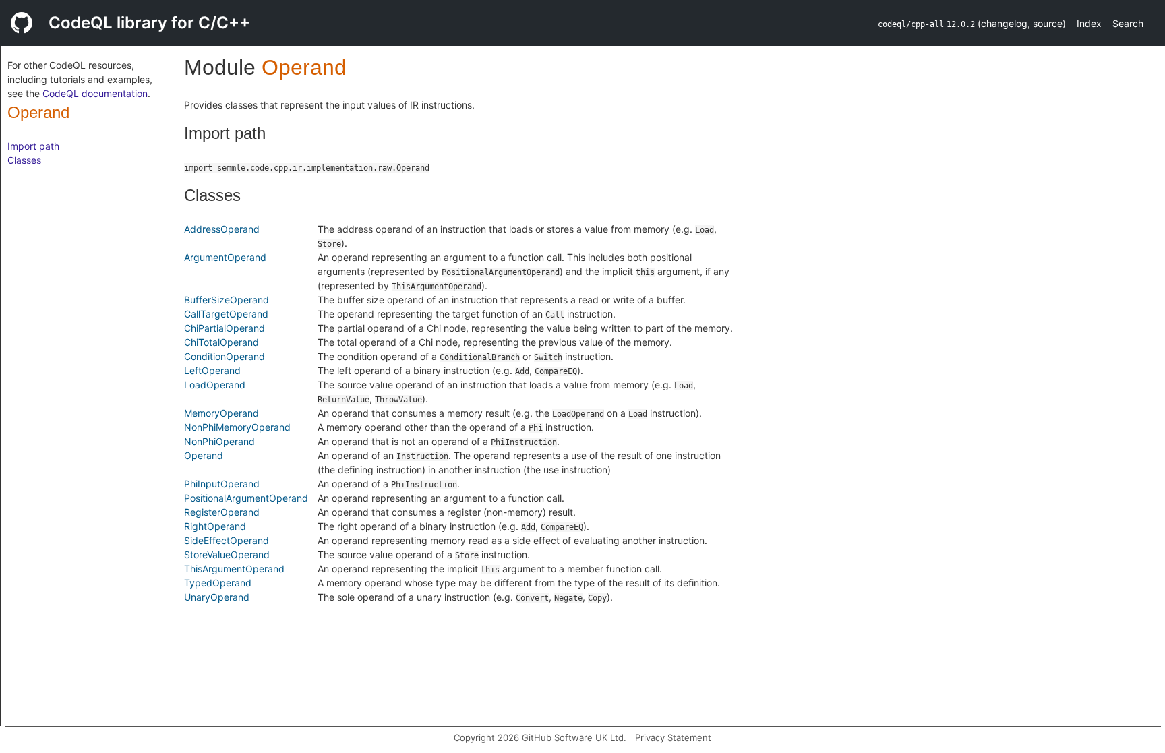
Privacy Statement (673, 737)
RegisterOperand (222, 512)
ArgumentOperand (225, 257)
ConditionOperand (224, 356)
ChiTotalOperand (221, 342)
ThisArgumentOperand (234, 568)
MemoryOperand (221, 413)
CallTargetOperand (226, 314)
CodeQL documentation (95, 93)
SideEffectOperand (226, 540)
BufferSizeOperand (226, 299)
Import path (33, 146)
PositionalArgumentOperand (246, 498)
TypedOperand (217, 583)
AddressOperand (222, 229)
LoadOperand (214, 384)
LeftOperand (212, 370)
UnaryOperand (216, 597)
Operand (38, 112)
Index (1089, 23)
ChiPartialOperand (224, 328)
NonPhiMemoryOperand (237, 427)
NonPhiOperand (219, 441)
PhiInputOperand (222, 483)
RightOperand (215, 526)
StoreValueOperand (227, 554)
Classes (24, 160)
